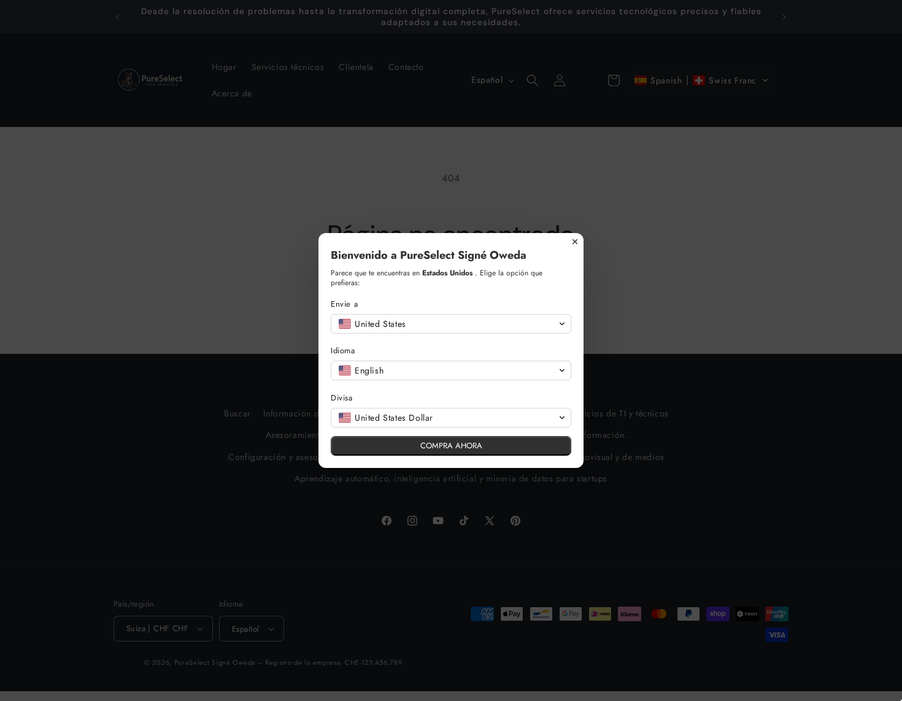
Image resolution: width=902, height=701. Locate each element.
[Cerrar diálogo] (575, 242)
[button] (451, 324)
